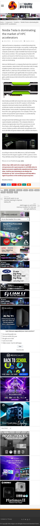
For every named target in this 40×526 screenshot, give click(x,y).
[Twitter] (25, 519)
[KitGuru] (20, 5)
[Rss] (22, 519)
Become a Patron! (7, 179)
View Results (20, 350)
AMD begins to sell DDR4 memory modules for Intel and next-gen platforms (26, 206)
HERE (22, 161)
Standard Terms (34, 523)
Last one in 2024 (7, 341)
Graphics (16, 22)
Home (2, 22)
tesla (3, 192)
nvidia (37, 190)
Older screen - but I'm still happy (12, 343)
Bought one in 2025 (8, 338)
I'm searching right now (9, 334)
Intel (25, 190)
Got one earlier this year (10, 336)
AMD (6, 190)
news (31, 190)
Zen (16, 192)
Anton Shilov (7, 41)
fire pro (12, 190)
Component (8, 22)
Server (32, 41)
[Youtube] (27, 519)
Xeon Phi (10, 192)
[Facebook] (23, 519)
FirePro (19, 190)
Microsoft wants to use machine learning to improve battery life (13, 199)
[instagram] (29, 519)
